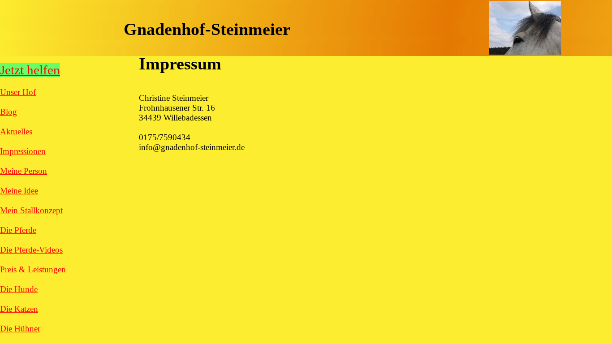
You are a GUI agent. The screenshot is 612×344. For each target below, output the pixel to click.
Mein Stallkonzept (31, 210)
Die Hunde (19, 289)
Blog (8, 111)
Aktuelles (16, 131)
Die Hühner (20, 328)
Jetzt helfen (30, 70)
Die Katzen (19, 309)
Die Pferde (18, 230)
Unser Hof (18, 92)
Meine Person (23, 171)
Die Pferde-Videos (31, 249)
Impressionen (23, 151)
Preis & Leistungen (33, 269)
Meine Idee (19, 190)
